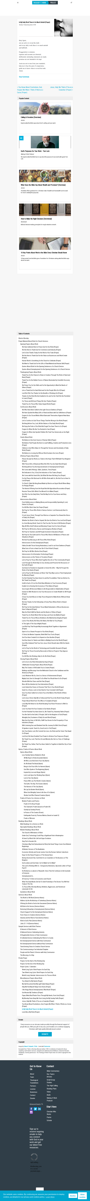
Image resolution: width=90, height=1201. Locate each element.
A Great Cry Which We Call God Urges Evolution (36, 838)
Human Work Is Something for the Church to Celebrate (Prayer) (41, 361)
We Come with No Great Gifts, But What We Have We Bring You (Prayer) (44, 475)
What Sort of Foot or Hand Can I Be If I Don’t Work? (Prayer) (40, 548)
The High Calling (52, 1086)
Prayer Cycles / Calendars (28, 967)
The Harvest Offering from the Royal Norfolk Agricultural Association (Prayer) (46, 488)
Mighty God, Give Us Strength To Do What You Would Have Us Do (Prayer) (44, 678)
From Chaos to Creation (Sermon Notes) (32, 915)
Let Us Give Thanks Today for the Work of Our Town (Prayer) (40, 353)
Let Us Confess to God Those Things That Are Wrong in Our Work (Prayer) (44, 420)
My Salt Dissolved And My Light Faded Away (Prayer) (38, 984)
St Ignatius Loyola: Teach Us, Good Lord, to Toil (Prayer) (39, 728)
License (32, 1089)
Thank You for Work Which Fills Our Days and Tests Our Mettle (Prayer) (43, 615)
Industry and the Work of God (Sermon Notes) (34, 918)
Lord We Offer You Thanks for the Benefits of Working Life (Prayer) (42, 393)
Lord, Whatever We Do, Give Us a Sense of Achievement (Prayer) (42, 675)
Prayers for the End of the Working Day (32, 964)
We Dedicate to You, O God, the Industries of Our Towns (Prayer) (42, 472)
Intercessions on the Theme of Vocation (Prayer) (37, 557)
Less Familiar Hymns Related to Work (33, 755)
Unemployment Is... (28, 876)
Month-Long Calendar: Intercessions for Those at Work (39, 975)
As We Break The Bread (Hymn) (33, 764)
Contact (32, 1095)
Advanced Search (35, 1104)
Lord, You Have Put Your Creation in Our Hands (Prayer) (39, 709)
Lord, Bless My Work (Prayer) (31, 1012)
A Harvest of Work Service (28, 929)
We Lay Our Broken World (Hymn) (34, 789)
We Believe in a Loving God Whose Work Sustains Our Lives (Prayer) (43, 453)
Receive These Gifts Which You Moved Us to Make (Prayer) (40, 491)
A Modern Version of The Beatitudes (33, 849)
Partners (33, 1086)
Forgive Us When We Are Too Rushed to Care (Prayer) (38, 429)
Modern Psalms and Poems (30, 801)
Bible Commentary (53, 1071)
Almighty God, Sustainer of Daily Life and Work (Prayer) (39, 717)
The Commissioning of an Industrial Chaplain (34, 949)
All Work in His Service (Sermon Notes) (32, 906)
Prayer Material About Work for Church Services (33, 341)
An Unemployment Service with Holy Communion (35, 941)
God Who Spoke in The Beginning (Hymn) (36, 769)
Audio (49, 1095)
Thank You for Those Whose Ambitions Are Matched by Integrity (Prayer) (44, 618)
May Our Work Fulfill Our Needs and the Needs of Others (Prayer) (41, 612)
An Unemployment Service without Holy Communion (36, 944)
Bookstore (33, 1092)
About (32, 1074)
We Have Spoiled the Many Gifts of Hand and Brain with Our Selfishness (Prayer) (46, 412)
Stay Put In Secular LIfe (29, 841)
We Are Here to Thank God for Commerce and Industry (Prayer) (41, 350)
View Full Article (24, 77)
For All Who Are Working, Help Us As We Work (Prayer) (39, 656)
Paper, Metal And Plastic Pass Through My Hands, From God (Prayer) (43, 995)
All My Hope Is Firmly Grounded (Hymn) (36, 758)
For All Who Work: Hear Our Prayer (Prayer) (35, 507)
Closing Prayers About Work (29, 659)
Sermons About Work (25, 895)
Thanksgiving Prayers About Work (30, 372)
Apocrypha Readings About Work (30, 827)
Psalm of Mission (29, 818)
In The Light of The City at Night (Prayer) (34, 623)
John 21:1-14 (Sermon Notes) (29, 923)
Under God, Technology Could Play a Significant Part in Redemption (42, 835)
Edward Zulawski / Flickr (30, 1046)
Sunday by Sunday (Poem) (32, 810)
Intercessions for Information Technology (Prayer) (37, 554)
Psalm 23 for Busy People (32, 804)
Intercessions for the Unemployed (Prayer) (35, 543)
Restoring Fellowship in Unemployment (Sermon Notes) (37, 909)
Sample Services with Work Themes (30, 926)
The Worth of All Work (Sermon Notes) (32, 898)
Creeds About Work (26, 437)
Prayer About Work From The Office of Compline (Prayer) (39, 701)
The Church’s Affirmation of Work (32, 833)
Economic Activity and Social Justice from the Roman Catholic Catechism (45, 852)
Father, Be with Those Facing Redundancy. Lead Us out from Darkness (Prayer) (46, 545)
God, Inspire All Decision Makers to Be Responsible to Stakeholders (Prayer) (45, 589)
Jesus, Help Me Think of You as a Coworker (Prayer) (38, 1001)
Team (32, 1077)
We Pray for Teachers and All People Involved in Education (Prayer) (42, 532)
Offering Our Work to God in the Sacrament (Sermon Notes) (38, 903)
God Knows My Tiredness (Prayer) (32, 992)
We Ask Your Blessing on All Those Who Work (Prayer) (39, 540)
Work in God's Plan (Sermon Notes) (31, 921)
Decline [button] (73, 1196)
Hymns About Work (26, 752)
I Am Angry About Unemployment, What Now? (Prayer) (39, 990)
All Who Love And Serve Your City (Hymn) (36, 761)
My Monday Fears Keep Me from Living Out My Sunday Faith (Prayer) (43, 998)
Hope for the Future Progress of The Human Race (37, 855)
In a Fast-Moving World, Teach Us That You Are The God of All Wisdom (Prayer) (46, 523)
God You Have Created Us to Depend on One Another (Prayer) (41, 637)
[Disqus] (45, 303)
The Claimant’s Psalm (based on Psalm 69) (37, 807)
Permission (47, 1046)
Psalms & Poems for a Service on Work (32, 798)
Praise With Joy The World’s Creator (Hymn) (37, 781)
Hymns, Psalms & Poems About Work (30, 749)
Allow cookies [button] (82, 1195)
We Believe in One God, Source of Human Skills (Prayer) (39, 440)
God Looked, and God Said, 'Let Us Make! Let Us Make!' (39, 863)
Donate (45, 1034)
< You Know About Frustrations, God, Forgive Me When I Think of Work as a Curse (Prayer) (30, 90)
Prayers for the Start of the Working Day (32, 961)
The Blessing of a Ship (27, 955)
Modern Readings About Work (29, 830)
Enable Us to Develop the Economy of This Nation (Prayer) (40, 586)
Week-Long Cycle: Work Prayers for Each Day (36, 969)
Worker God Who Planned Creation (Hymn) (37, 795)
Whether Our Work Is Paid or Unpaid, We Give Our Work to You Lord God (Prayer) (46, 520)
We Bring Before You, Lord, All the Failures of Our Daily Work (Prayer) (43, 423)
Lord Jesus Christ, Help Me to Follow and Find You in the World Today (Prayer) (46, 698)
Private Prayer (23, 958)
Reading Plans (51, 1089)
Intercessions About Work (28, 499)
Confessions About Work (28, 407)
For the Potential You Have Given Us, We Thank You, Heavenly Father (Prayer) (45, 712)
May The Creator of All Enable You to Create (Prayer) (38, 668)
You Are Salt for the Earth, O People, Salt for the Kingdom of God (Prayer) (44, 714)
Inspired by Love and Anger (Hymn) (34, 772)
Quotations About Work (27, 892)
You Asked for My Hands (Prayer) (32, 981)
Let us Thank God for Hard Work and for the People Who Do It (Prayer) (43, 390)
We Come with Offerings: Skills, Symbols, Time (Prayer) (39, 470)
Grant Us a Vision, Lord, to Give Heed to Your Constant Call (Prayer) (42, 690)
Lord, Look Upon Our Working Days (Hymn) (37, 775)
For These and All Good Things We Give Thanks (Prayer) (39, 401)
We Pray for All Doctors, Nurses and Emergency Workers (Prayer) (42, 529)
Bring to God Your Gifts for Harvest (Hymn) (37, 766)
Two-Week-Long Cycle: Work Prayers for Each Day (37, 972)
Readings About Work (25, 821)
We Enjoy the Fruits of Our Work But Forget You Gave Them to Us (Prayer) (44, 426)
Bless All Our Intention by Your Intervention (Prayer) (37, 684)
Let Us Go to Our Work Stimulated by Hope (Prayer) (37, 662)
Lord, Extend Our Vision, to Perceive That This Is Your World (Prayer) (43, 687)
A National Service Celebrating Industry (32, 932)
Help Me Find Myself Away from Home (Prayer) (36, 987)
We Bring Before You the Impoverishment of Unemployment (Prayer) (43, 467)
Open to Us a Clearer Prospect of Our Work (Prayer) (38, 631)
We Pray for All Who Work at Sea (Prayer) (34, 551)
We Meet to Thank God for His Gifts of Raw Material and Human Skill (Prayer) (45, 363)
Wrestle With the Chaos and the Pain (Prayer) (36, 681)
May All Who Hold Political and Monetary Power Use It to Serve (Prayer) (44, 526)
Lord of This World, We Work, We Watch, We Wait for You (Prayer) (42, 621)
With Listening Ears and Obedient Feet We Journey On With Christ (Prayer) (44, 725)
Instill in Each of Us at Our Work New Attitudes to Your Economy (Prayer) (44, 583)
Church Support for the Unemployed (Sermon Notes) (36, 912)
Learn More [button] (50, 1197)
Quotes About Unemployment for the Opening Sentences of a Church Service (46, 369)
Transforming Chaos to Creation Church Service (35, 946)
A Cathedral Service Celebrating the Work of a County (36, 938)
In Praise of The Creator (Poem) (33, 812)
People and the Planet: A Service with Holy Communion (37, 952)
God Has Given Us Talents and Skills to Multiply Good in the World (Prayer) (44, 640)
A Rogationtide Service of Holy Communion (33, 935)
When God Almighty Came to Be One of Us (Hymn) (39, 792)
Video (49, 1092)
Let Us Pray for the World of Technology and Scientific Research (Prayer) (44, 648)
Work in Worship (24, 338)
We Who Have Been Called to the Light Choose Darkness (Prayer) (42, 410)
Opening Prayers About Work (29, 344)
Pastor (49, 1117)
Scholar (49, 1120)
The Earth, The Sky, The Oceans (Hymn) (36, 784)
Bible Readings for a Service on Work (31, 824)
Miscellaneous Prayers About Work (31, 978)
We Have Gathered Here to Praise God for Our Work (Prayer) (40, 347)
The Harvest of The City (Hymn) (33, 787)
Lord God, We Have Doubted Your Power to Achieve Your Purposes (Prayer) (45, 736)
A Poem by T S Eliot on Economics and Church (36, 879)
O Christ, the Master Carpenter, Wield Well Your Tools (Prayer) (41, 634)
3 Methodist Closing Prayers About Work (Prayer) (37, 665)
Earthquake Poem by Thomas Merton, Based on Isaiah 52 (41, 815)
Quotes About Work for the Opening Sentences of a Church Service (43, 366)
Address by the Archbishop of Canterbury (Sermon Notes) (38, 900)
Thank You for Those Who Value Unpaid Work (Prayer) (38, 404)
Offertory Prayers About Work (29, 456)
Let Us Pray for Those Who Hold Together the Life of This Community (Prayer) (46, 560)
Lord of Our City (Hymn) (31, 778)
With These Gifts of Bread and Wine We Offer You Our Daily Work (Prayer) (44, 464)
